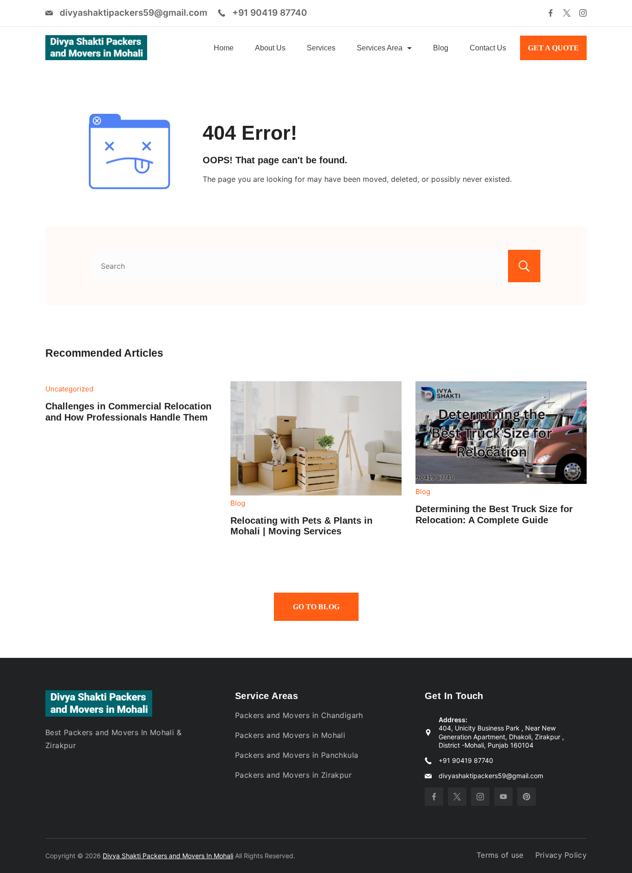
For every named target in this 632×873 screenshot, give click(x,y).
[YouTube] (503, 796)
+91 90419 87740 (269, 12)
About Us (270, 48)
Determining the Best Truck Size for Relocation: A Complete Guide (494, 514)
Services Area (380, 48)
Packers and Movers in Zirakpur (293, 775)
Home (224, 48)
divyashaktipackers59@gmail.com (133, 12)
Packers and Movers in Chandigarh (299, 715)
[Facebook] (550, 13)
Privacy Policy (561, 855)
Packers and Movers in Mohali (290, 735)
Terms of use (500, 855)
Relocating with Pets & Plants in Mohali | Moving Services (301, 526)
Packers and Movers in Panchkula (296, 755)
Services (321, 48)
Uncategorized (69, 388)
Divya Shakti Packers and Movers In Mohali (168, 856)
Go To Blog (316, 607)
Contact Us (488, 48)
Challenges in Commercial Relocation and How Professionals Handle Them (128, 411)
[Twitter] (566, 13)
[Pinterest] (526, 796)
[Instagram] (583, 13)
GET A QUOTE (553, 48)
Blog (440, 48)
